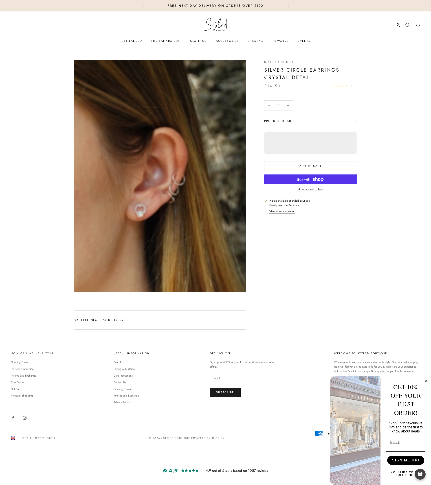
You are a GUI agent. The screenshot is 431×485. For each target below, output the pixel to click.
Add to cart (310, 166)
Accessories (227, 41)
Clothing (198, 41)
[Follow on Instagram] (24, 418)
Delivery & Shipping (22, 369)
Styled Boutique (279, 62)
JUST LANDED (131, 41)
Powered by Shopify (208, 438)
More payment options (310, 189)
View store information (282, 211)
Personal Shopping (22, 396)
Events (304, 41)
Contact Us (120, 382)
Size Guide (17, 382)
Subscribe (225, 392)
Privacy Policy (122, 402)
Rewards (281, 41)
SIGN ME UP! (405, 460)
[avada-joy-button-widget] (420, 474)
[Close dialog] (426, 381)
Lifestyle (256, 41)
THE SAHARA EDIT (166, 41)
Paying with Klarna (124, 369)
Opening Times (19, 362)
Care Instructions (123, 376)
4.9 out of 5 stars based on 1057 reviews (237, 470)
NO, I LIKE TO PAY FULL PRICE (406, 474)
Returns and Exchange (23, 376)
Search (117, 362)
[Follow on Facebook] (13, 418)
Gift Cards (16, 389)
